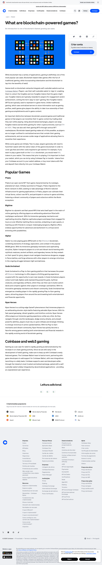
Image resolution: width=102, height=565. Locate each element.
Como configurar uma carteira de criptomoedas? (30, 518)
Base (63, 447)
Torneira (64, 487)
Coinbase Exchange (48, 486)
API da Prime (66, 497)
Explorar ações (27, 488)
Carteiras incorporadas (69, 452)
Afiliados (25, 448)
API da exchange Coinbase (70, 490)
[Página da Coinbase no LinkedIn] (8, 532)
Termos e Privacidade (29, 463)
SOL (59, 153)
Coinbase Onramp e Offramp (68, 460)
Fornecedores (26, 461)
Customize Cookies (91, 553)
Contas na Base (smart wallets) (69, 456)
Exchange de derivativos (50, 491)
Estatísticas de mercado (30, 491)
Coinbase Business (48, 469)
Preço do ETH (85, 472)
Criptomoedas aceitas (88, 461)
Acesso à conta (86, 458)
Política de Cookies (28, 466)
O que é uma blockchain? (30, 515)
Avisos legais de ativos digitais (29, 478)
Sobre (24, 443)
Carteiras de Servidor (68, 450)
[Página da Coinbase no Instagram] (13, 532)
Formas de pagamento (88, 456)
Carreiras (25, 445)
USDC (9, 128)
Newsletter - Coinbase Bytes (29, 494)
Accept (87, 559)
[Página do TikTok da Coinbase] (18, 532)
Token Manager (47, 475)
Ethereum (45, 241)
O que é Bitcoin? (27, 510)
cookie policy (68, 552)
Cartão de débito (47, 456)
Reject (69, 559)
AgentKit (64, 482)
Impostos (25, 526)
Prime (44, 481)
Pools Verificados (47, 493)
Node (63, 479)
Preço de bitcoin (86, 469)
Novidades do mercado (29, 507)
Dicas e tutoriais (27, 502)
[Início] (4, 11)
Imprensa (25, 453)
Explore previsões (48, 461)
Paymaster (65, 469)
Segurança (25, 456)
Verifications (66, 477)
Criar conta (84, 448)
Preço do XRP (85, 477)
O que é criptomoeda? (29, 512)
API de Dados (66, 474)
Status (83, 463)
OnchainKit (65, 472)
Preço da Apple (86, 486)
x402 (63, 464)
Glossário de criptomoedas (31, 505)
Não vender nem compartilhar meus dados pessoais (30, 473)
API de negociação (67, 467)
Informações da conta (88, 453)
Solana (33, 153)
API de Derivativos (67, 499)
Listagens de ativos (48, 467)
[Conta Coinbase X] (3, 532)
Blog (23, 451)
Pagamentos (46, 472)
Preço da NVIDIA (86, 483)
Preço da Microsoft (87, 488)
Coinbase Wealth (47, 451)
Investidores (26, 458)
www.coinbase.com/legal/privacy (27, 550)
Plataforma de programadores (67, 444)
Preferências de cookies (30, 468)
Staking (44, 483)
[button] (22, 11)
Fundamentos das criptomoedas (28, 499)
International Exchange (49, 488)
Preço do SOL (85, 475)
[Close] (98, 552)
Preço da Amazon (86, 491)
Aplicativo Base (47, 445)
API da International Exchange (68, 493)
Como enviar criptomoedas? (27, 523)
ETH (62, 125)
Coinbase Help (86, 443)
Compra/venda (47, 443)
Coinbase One (46, 448)
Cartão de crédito (47, 453)
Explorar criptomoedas (29, 485)
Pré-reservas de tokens (49, 458)
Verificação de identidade (89, 451)
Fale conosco (85, 445)
